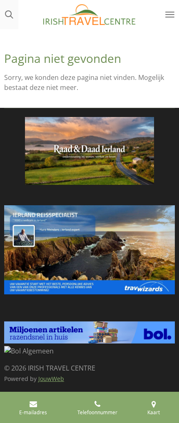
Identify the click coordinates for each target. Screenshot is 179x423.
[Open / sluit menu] (170, 14)
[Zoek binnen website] (9, 14)
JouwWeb (51, 379)
